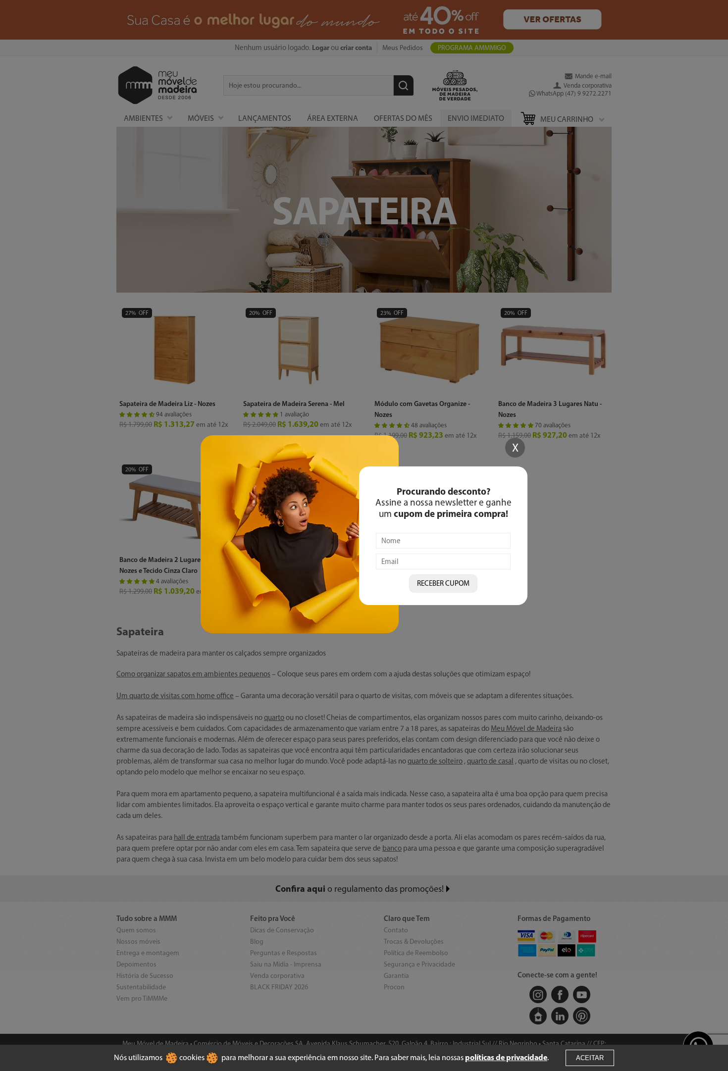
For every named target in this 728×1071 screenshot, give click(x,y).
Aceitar (590, 1058)
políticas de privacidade (506, 1057)
